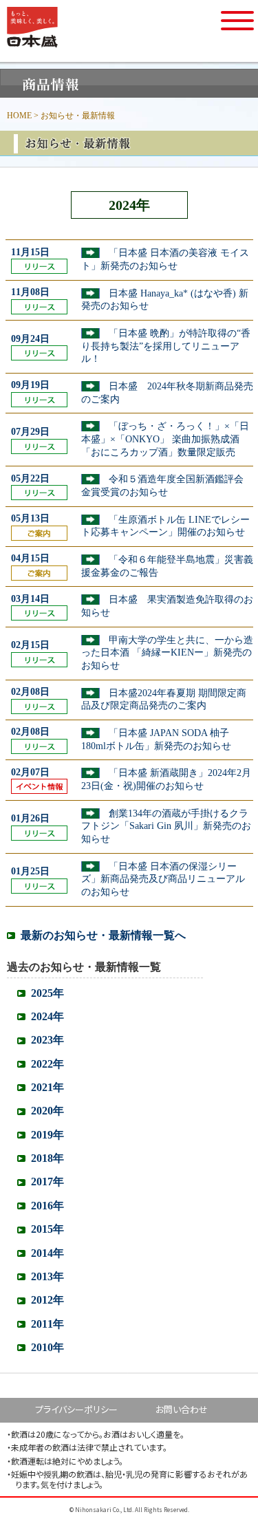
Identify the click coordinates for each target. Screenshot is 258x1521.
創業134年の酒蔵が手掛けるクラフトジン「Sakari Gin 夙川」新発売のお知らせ (166, 826)
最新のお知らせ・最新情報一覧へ (103, 935)
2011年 (47, 1324)
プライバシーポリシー (76, 1409)
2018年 (47, 1158)
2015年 (47, 1229)
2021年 (47, 1087)
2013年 (47, 1276)
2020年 (47, 1111)
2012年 (47, 1300)
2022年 (47, 1064)
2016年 (47, 1205)
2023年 (47, 1040)
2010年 (47, 1347)
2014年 (47, 1253)
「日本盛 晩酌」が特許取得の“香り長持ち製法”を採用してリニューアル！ (165, 346)
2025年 (47, 993)
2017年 (47, 1181)
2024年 (47, 1016)
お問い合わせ (181, 1409)
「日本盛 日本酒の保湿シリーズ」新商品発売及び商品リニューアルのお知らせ (163, 879)
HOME (19, 115)
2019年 (47, 1135)
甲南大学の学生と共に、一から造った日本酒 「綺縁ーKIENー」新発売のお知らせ (167, 653)
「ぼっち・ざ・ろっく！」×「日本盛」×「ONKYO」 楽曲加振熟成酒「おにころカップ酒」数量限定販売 (165, 439)
